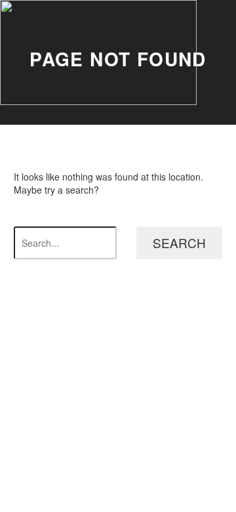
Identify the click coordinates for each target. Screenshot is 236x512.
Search (179, 242)
